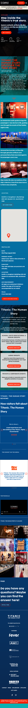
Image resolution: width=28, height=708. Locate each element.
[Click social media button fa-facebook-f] (12, 695)
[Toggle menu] (26, 2)
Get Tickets (19, 8)
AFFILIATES (23, 687)
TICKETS (21, 3)
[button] (8, 236)
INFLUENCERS (15, 687)
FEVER (11, 702)
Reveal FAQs (5, 604)
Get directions (7, 204)
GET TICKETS (6, 32)
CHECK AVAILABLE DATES (10, 298)
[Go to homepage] (5, 2)
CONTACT (4, 687)
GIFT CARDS (14, 690)
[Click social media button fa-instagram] (16, 695)
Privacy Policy (15, 702)
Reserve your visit (14, 347)
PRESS (9, 687)
